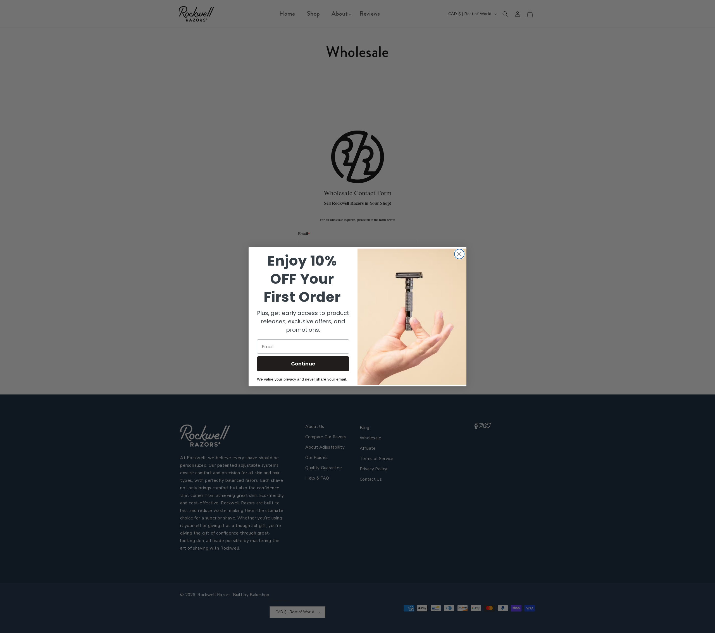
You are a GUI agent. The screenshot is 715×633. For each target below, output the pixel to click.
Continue (303, 363)
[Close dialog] (459, 254)
